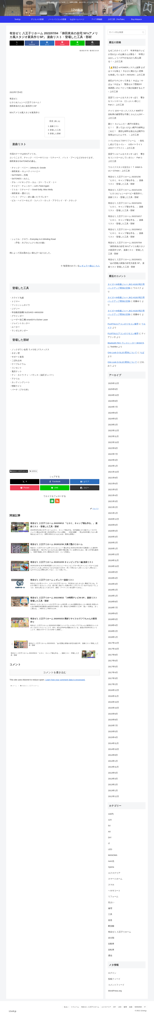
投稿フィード (114, 979)
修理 (125, 1007)
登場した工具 (55, 130)
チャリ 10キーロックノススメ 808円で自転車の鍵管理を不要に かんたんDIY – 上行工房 (126, 114)
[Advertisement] (55, 69)
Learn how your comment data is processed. (65, 680)
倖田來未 (34, 471)
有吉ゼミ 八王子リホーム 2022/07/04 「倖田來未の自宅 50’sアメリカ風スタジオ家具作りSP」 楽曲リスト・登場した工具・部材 (126, 248)
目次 (51, 121)
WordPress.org (115, 991)
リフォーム (75, 1007)
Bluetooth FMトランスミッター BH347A (126, 343)
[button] (92, 43)
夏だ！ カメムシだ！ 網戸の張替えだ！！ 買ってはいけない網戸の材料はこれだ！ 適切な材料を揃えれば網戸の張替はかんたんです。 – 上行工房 (126, 129)
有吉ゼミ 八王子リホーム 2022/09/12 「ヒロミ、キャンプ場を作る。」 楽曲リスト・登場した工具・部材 (125, 233)
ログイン (112, 973)
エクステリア (106, 1007)
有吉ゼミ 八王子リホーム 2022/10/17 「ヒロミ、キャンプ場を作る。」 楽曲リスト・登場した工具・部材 (125, 220)
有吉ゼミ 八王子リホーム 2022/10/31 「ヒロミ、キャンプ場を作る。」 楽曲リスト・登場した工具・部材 (125, 207)
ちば (142, 352)
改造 (130, 1007)
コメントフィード (116, 985)
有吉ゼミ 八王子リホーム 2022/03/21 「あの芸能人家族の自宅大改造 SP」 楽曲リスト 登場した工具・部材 (126, 263)
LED (119, 1007)
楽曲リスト (54, 126)
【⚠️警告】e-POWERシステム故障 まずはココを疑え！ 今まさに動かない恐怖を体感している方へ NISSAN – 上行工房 (126, 71)
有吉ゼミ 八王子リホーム (19, 471)
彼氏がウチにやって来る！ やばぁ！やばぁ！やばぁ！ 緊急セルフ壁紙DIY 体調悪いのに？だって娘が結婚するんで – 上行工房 (126, 86)
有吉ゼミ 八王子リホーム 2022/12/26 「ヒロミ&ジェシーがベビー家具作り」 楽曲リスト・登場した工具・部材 (126, 193)
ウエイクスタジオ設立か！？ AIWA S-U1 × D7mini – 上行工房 (125, 169)
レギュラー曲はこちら (89, 266)
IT (145, 1007)
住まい (66, 1007)
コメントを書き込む (54, 672)
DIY (114, 1007)
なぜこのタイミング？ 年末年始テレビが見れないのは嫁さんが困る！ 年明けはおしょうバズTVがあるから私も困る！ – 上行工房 (126, 56)
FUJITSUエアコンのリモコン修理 (123, 324)
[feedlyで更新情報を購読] (52, 501)
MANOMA (138, 1007)
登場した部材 (55, 133)
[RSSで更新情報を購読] (57, 501)
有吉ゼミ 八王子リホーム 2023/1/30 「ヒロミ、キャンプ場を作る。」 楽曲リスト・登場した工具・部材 (125, 180)
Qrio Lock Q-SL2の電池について (122, 352)
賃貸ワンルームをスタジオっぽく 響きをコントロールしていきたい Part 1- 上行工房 (126, 157)
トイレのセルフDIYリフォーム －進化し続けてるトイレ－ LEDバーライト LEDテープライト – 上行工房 (126, 144)
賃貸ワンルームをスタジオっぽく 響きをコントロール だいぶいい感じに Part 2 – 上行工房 (126, 101)
